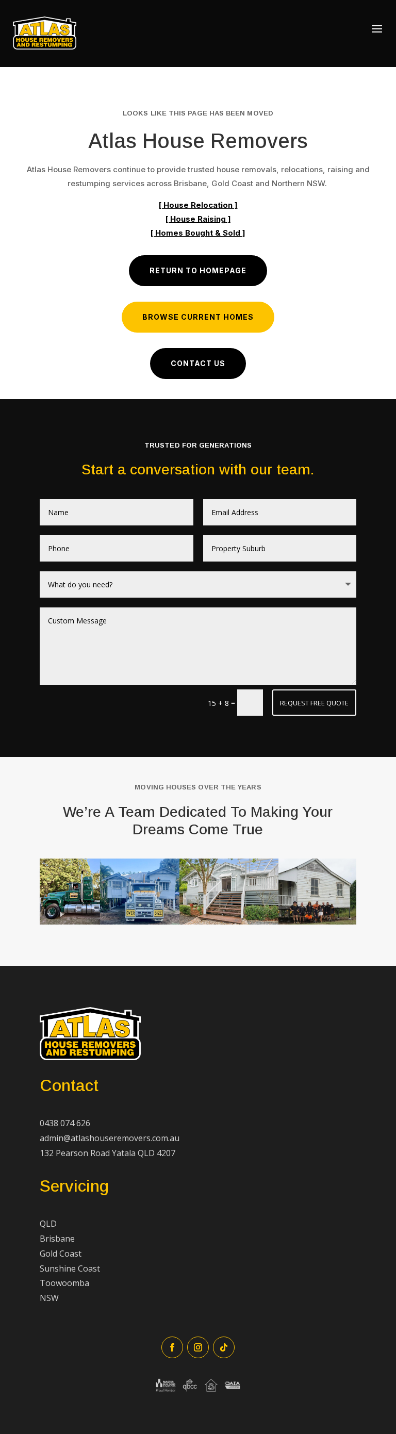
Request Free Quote (314, 702)
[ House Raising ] (198, 219)
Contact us (198, 363)
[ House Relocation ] (198, 205)
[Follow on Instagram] (198, 1347)
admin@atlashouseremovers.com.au (109, 1138)
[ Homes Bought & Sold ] (198, 233)
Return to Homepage (198, 270)
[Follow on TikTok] (224, 1347)
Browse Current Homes (198, 316)
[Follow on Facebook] (172, 1347)
